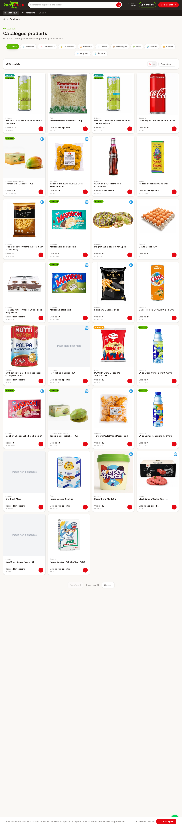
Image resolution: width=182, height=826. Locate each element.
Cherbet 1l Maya (13, 499)
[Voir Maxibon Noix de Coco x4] (69, 220)
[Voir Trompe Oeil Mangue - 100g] (24, 157)
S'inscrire (149, 5)
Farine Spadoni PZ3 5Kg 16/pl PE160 (68, 562)
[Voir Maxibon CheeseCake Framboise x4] (24, 409)
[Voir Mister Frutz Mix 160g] (113, 472)
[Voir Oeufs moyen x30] (158, 220)
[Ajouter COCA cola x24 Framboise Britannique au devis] (129, 192)
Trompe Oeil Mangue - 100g (19, 183)
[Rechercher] (118, 4)
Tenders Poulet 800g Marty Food (111, 436)
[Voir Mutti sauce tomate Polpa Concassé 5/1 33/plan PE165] (24, 346)
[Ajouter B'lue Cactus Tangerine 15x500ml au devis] (174, 444)
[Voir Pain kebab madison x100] (69, 346)
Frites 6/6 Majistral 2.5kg (106, 310)
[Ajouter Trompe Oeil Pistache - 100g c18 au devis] (85, 444)
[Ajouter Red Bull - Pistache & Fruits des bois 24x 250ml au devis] (41, 128)
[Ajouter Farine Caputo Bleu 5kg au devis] (85, 507)
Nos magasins (28, 13)
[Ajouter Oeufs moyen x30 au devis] (174, 255)
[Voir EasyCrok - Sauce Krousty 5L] (24, 535)
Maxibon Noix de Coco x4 (63, 246)
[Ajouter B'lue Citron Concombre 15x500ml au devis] (174, 381)
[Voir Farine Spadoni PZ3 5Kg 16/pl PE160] (69, 535)
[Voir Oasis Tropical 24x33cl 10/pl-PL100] (158, 283)
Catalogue (12, 13)
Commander (167, 5)
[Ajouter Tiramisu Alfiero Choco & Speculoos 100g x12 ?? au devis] (41, 318)
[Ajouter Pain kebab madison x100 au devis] (85, 381)
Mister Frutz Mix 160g (105, 499)
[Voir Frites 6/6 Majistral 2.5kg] (113, 283)
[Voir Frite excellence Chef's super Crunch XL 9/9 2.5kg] (24, 220)
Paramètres (141, 821)
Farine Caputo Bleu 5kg (61, 499)
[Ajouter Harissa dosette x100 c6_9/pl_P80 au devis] (174, 192)
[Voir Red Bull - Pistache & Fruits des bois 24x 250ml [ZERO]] (113, 94)
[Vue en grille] (150, 64)
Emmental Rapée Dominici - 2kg (66, 120)
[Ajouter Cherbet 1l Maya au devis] (41, 507)
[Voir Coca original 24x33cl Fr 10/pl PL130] (158, 94)
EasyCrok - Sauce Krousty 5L (20, 562)
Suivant (108, 585)
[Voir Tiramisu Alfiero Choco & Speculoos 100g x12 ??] (24, 283)
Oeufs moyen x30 (148, 246)
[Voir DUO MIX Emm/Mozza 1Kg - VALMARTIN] (113, 346)
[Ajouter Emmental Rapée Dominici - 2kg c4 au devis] (85, 128)
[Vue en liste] (154, 64)
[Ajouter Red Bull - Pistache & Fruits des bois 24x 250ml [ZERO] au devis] (129, 128)
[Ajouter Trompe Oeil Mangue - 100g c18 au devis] (41, 192)
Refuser (151, 821)
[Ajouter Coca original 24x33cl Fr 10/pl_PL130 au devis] (174, 128)
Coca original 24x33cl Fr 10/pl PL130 (157, 120)
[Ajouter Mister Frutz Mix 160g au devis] (129, 507)
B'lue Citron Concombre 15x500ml (156, 373)
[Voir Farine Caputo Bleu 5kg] (69, 472)
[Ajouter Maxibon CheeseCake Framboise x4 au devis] (41, 444)
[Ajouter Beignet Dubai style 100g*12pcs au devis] (129, 255)
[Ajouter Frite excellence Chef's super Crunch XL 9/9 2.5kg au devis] (41, 255)
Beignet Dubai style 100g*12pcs (110, 246)
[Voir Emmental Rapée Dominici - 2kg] (69, 94)
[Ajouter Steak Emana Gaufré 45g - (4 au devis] (174, 507)
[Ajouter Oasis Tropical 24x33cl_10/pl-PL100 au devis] (174, 318)
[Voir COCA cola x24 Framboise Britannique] (113, 157)
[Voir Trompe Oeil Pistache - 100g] (69, 409)
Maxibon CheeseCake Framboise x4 (23, 436)
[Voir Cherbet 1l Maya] (24, 472)
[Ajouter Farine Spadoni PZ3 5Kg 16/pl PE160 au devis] (85, 570)
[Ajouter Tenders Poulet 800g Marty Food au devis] (129, 444)
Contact (42, 13)
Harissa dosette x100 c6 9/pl (153, 183)
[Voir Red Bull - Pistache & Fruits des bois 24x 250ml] (24, 94)
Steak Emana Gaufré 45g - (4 (153, 499)
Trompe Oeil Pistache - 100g (64, 436)
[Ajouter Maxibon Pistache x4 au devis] (85, 318)
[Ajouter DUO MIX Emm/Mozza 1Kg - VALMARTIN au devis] (129, 381)
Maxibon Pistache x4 (60, 310)
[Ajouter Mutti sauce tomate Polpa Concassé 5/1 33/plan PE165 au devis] (41, 381)
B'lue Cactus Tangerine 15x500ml (155, 436)
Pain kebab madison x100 (63, 373)
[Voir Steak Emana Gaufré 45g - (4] (158, 472)
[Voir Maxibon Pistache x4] (69, 283)
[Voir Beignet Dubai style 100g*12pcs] (113, 220)
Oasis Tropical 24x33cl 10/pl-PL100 (156, 310)
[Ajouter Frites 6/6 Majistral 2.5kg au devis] (129, 318)
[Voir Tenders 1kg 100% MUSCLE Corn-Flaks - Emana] (69, 157)
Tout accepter (166, 821)
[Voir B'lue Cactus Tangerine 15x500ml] (158, 409)
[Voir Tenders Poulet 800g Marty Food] (113, 409)
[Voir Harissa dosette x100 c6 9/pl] (158, 157)
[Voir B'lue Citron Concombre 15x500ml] (158, 346)
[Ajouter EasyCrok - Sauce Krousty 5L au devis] (41, 570)
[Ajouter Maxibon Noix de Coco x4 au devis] (85, 255)
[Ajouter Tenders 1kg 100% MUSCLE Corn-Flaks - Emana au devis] (85, 192)
